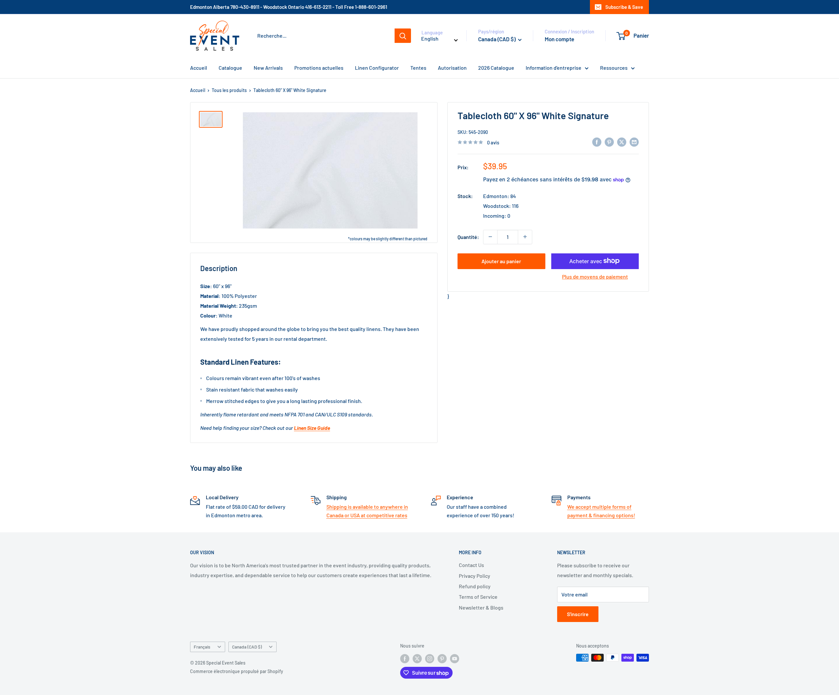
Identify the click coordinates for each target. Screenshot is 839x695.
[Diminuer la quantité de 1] (490, 237)
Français (202, 646)
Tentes (418, 67)
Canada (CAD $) (247, 646)
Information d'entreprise (553, 67)
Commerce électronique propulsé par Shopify (236, 671)
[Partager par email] (634, 142)
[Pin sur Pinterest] (609, 142)
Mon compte (559, 39)
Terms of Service (478, 597)
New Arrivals (268, 67)
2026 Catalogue (496, 67)
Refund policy (475, 586)
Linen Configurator (377, 67)
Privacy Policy (474, 576)
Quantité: (468, 236)
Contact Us (471, 565)
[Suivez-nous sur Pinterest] (442, 658)
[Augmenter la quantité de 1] (525, 237)
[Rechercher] (403, 35)
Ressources (614, 67)
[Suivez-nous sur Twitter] (417, 658)
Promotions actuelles (318, 67)
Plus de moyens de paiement (595, 276)
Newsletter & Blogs (481, 607)
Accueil (198, 67)
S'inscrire (578, 614)
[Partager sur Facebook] (596, 142)
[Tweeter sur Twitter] (621, 142)
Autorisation (452, 67)
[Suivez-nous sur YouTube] (454, 658)
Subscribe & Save (624, 7)
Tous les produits (229, 90)
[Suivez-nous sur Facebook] (404, 658)
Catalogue (230, 67)
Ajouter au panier (501, 261)
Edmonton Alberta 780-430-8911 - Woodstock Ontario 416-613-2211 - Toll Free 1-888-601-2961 (288, 7)
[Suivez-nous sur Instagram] (429, 658)
